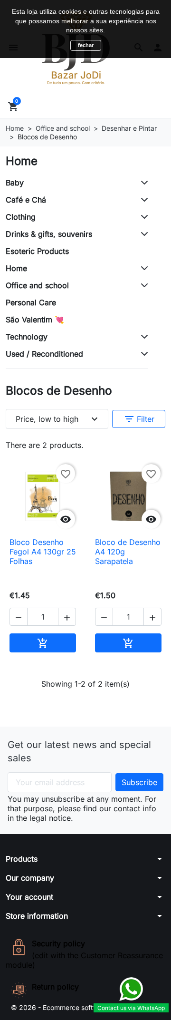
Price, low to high (58, 419)
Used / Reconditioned (44, 354)
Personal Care (31, 302)
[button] (19, 617)
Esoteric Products (37, 251)
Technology (27, 336)
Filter (139, 419)
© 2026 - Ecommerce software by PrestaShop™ (86, 1007)
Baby (15, 182)
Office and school (37, 285)
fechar (86, 45)
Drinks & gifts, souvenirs (49, 234)
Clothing (21, 217)
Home (22, 161)
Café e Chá (26, 199)
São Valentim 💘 (35, 319)
